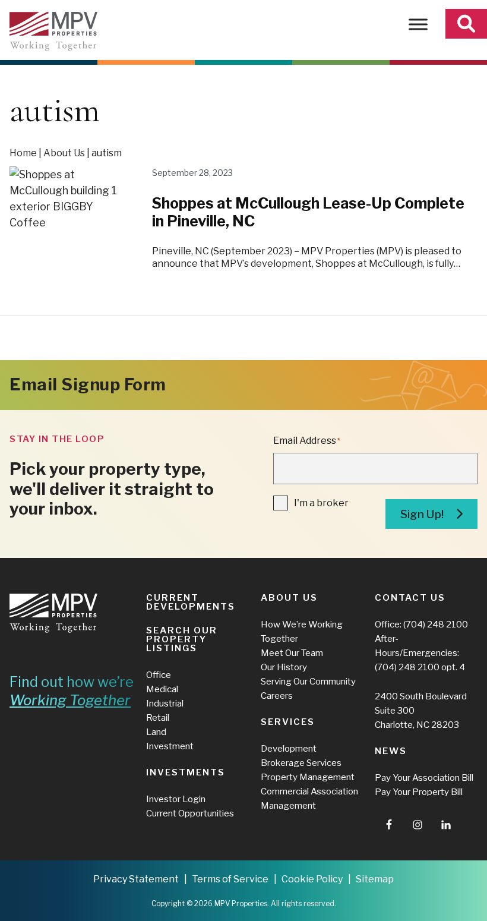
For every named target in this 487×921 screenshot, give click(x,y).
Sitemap (375, 879)
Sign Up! (422, 514)
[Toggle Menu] (418, 24)
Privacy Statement (136, 879)
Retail (157, 717)
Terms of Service (230, 879)
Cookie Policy (312, 879)
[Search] (466, 24)
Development (289, 748)
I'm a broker (321, 503)
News (391, 751)
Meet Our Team (292, 653)
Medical (162, 689)
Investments (185, 772)
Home (23, 153)
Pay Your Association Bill (424, 777)
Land (156, 732)
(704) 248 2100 (435, 624)
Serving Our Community (308, 681)
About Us (64, 153)
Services (288, 722)
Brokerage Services (301, 763)
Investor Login (175, 799)
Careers (277, 695)
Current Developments (190, 602)
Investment (170, 746)
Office (158, 675)
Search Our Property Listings (181, 639)
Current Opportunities (190, 813)
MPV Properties (53, 31)
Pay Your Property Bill (419, 792)
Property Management (308, 777)
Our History (284, 667)
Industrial (165, 703)
